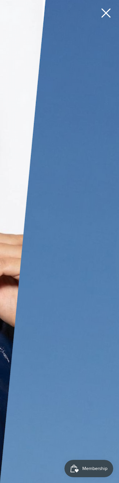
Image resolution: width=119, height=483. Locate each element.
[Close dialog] (106, 13)
